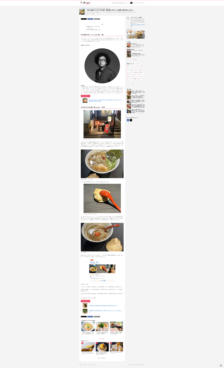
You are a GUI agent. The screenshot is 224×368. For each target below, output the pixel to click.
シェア (90, 316)
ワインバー (141, 74)
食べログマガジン (85, 3)
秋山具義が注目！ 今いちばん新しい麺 (93, 26)
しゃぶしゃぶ (130, 72)
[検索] (131, 3)
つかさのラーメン (91, 139)
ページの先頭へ (221, 365)
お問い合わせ (94, 364)
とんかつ (129, 74)
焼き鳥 (141, 70)
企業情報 (80, 364)
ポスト (83, 316)
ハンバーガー (135, 76)
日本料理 (136, 72)
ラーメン (98, 13)
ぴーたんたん (92, 214)
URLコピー (96, 316)
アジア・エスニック (131, 65)
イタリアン (135, 74)
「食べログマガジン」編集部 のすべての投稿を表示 (137, 25)
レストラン (130, 78)
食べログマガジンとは (137, 2)
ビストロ (141, 76)
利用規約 (84, 364)
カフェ (138, 65)
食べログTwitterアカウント (131, 120)
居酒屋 (135, 78)
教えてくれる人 (90, 28)
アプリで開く (98, 280)
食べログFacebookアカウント (128, 120)
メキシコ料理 (130, 70)
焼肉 (142, 65)
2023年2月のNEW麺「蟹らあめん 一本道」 (94, 29)
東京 (93, 13)
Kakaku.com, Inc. (132, 364)
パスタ (139, 78)
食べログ (143, 2)
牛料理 (141, 72)
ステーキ (129, 76)
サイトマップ (89, 364)
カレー (129, 80)
